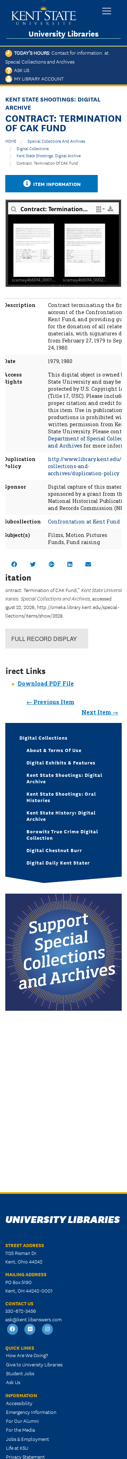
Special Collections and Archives (56, 140)
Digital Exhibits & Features (61, 762)
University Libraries (64, 33)
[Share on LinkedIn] (69, 564)
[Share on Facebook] (14, 564)
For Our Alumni (22, 1421)
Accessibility (19, 1403)
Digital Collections (33, 148)
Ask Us (20, 70)
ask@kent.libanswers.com (33, 1319)
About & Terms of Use (53, 750)
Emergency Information (31, 1412)
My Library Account (38, 78)
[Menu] (106, 11)
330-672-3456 (20, 1311)
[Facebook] (12, 1329)
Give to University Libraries (34, 1364)
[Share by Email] (88, 564)
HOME (10, 140)
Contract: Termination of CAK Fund (47, 162)
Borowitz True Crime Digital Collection (62, 834)
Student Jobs (20, 1373)
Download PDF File (46, 683)
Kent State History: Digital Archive (61, 815)
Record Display (44, 639)
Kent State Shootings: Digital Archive (49, 155)
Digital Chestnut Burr (54, 850)
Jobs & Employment (27, 1439)
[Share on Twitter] (33, 564)
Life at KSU (17, 1448)
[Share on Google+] (51, 564)
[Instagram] (47, 1329)
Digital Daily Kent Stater (58, 862)
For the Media (20, 1429)
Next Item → (99, 712)
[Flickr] (30, 1329)
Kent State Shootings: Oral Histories (61, 796)
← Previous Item (50, 702)
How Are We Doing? (27, 1355)
